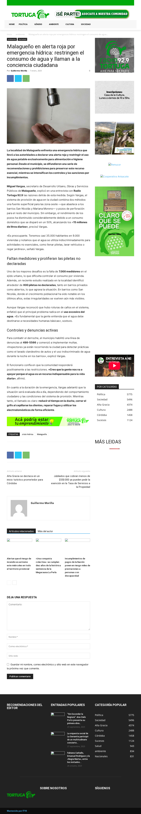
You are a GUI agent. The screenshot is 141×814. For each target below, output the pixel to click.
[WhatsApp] (26, 78)
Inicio (9, 34)
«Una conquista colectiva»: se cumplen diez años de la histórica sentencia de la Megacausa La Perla (48, 565)
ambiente (20, 34)
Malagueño (42, 434)
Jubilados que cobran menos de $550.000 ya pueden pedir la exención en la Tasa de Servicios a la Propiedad (70, 481)
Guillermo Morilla (19, 70)
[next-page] (14, 583)
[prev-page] (9, 583)
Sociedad (22, 39)
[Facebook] (121, 3)
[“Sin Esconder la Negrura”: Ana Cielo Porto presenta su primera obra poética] (58, 717)
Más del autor (45, 531)
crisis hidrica (27, 434)
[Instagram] (126, 3)
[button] (130, 24)
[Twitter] (131, 3)
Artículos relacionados (21, 531)
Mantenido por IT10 (17, 810)
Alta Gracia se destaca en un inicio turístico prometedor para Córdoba (25, 480)
